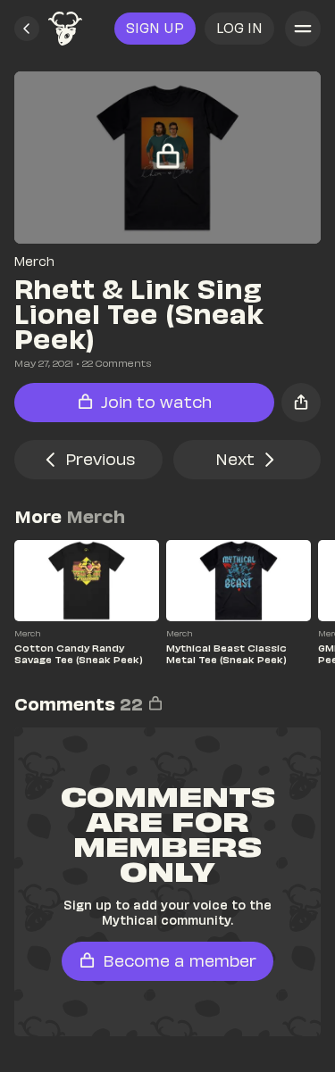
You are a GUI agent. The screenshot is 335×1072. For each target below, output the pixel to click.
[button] (26, 28)
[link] (65, 29)
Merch (34, 261)
